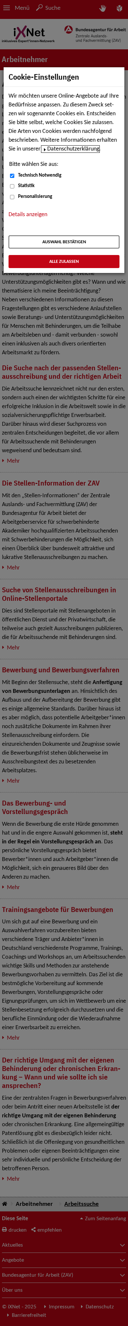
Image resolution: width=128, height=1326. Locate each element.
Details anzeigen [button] (28, 215)
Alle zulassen (64, 261)
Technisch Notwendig (39, 175)
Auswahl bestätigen (64, 242)
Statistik (26, 186)
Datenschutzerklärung (73, 149)
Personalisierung (35, 196)
